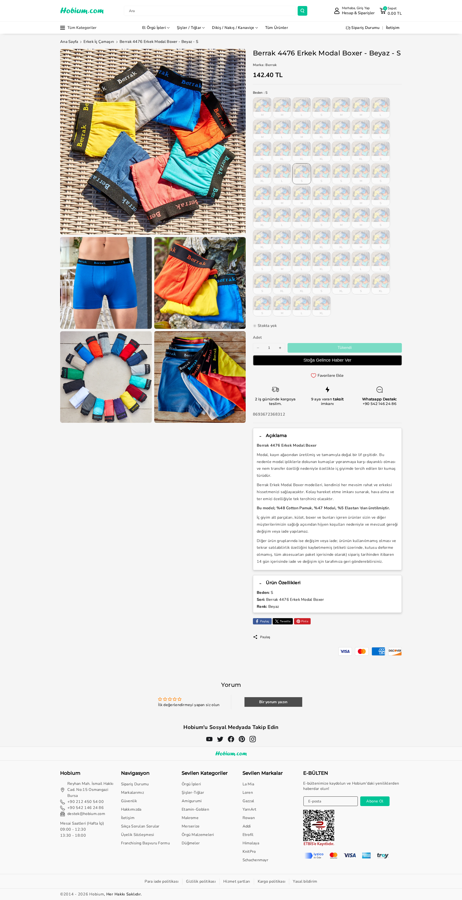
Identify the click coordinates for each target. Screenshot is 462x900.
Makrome (190, 818)
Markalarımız (132, 792)
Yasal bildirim (305, 881)
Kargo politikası (272, 881)
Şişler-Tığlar (193, 792)
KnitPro (249, 851)
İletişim (128, 818)
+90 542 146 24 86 (379, 403)
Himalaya (251, 843)
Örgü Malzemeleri (198, 834)
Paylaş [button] (265, 637)
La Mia (248, 784)
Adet (257, 337)
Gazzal (248, 801)
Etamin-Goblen (195, 809)
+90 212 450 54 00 (85, 801)
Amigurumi (192, 801)
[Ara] (302, 11)
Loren (248, 792)
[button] (390, 11)
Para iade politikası (162, 881)
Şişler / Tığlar (189, 27)
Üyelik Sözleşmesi (137, 834)
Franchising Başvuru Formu (145, 843)
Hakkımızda (131, 809)
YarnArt (250, 809)
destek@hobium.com (86, 813)
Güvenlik (129, 801)
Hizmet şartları (236, 881)
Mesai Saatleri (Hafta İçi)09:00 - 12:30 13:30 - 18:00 (82, 829)
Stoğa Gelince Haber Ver (327, 360)
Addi (247, 826)
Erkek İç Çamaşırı (98, 41)
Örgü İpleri (191, 784)
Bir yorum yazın (273, 702)
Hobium (96, 894)
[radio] (262, 107)
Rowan (249, 818)
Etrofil (248, 834)
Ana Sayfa (69, 41)
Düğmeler (191, 843)
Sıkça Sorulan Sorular (140, 826)
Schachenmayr (256, 860)
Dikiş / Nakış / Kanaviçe (233, 27)
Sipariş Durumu (135, 784)
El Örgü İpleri (154, 27)
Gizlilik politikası (201, 881)
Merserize (191, 826)
